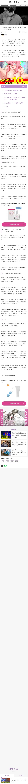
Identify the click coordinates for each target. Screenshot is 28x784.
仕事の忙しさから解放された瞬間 (13, 90)
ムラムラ (16, 461)
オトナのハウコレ (4, 5)
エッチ (3, 461)
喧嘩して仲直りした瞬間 (10, 93)
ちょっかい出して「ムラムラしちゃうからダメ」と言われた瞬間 (14, 98)
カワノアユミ (14, 432)
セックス (7, 461)
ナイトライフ (13, 5)
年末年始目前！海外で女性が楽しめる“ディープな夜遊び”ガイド (19, 435)
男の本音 (12, 461)
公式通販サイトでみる (14, 224)
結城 (13, 441)
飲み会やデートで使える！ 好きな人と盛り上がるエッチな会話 (19, 452)
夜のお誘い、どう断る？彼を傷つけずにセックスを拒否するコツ (19, 444)
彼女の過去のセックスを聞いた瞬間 (13, 103)
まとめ (6, 106)
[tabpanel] (14, 417)
